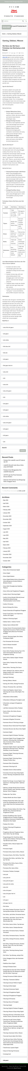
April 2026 (5, 503)
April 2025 (5, 541)
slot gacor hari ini (7, 903)
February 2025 (6, 548)
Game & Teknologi (8, 647)
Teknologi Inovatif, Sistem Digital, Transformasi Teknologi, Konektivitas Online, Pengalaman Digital (13, 1021)
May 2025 (5, 538)
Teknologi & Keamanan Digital (11, 989)
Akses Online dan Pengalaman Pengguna (13, 591)
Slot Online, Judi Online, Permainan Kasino (14, 914)
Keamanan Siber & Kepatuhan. (11, 763)
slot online (6, 340)
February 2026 (6, 509)
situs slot (4, 57)
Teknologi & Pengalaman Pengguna (12, 995)
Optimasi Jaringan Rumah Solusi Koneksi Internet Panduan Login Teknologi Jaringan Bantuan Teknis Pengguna (14, 789)
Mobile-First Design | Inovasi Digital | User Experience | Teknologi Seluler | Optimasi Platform (14, 782)
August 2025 (6, 529)
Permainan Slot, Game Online (10, 868)
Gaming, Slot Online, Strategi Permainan (13, 683)
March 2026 (6, 506)
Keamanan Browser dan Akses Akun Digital (14, 729)
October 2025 (6, 522)
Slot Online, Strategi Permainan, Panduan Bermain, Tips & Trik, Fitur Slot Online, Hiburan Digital (13, 945)
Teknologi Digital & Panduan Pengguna (13, 1008)
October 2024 (6, 560)
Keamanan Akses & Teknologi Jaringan (13, 722)
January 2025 (6, 551)
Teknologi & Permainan (9, 998)
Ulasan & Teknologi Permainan (11, 1051)
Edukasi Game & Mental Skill (10, 625)
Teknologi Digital (7, 1005)
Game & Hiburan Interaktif (10, 644)
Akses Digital (6, 573)
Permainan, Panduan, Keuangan (11, 871)
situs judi (5, 874)
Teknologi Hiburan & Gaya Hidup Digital (13, 1011)
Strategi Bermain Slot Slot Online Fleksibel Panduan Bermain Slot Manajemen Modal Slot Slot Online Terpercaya (14, 971)
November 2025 (7, 519)
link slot (5, 353)
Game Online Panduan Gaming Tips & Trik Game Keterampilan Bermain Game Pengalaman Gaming (14, 652)
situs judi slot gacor (8, 880)
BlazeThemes (17, 1068)
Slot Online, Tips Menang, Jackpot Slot (13, 955)
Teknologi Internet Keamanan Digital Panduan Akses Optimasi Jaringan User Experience (13, 1028)
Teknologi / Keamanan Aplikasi (11, 979)
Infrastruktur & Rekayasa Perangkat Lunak (14, 700)
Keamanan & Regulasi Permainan (11, 719)
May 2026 (5, 500)
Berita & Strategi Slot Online (10, 607)
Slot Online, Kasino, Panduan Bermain (13, 927)
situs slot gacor (7, 391)
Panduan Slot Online (8, 824)
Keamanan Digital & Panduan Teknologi (13, 735)
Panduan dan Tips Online (9, 794)
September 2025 (7, 525)
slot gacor (5, 333)
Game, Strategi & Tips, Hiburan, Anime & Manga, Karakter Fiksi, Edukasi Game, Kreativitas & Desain (13, 672)
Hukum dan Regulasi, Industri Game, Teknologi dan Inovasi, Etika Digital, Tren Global (13, 691)
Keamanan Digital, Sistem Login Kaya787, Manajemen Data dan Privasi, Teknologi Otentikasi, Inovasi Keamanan (14, 748)
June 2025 (5, 535)
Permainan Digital (7, 848)
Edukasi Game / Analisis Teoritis (11, 621)
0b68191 (6, 53)
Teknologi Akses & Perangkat (10, 1002)
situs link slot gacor (8, 327)
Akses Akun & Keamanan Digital (11, 570)
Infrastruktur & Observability (10, 696)
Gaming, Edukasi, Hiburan (9, 680)
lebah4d (5, 778)
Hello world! (22, 491)
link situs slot (6, 346)
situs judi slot (6, 877)
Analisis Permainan (8, 604)
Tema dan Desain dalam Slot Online (12, 1036)
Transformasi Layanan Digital (10, 1047)
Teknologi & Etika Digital (9, 986)
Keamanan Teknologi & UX (10, 766)
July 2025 (5, 532)
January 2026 (6, 513)
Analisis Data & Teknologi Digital (11, 594)
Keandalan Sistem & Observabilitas (12, 769)
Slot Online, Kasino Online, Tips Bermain (13, 924)
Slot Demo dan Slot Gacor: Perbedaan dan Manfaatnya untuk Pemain (13, 48)
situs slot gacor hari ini (9, 893)
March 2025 (6, 545)
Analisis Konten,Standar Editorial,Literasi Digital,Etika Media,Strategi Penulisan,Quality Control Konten (13, 599)
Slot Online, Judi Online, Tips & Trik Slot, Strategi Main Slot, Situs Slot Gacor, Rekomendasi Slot (13, 919)
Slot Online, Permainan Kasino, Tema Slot (14, 935)
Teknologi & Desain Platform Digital (12, 982)
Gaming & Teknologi (8, 677)
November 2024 (7, 557)
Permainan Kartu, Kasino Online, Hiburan (13, 852)
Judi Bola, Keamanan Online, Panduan (13, 708)
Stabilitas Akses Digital (9, 963)
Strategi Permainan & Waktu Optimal (12, 976)
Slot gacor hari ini (7, 365)
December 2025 (7, 516)
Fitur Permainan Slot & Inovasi (11, 641)
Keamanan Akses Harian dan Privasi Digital (14, 725)
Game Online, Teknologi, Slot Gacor (12, 667)
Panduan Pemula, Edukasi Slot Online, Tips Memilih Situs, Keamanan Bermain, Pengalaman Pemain (14, 810)
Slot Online (6, 906)
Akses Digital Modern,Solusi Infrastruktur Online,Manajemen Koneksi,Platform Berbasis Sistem (14, 581)
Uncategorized (7, 1054)
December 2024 (7, 554)
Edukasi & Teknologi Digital (10, 618)
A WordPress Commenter (10, 491)
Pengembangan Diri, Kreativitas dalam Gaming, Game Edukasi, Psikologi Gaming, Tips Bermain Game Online (14, 838)
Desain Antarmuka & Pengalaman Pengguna (14, 610)
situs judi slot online (8, 884)
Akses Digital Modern (8, 576)
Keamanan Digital (7, 732)
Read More (5, 320)
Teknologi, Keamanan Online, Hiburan (12, 1033)
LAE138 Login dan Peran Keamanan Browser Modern (13, 1)
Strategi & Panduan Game (9, 966)
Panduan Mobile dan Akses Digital (12, 797)
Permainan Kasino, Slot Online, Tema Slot (14, 855)
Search (4, 447)
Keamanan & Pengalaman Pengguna (12, 716)
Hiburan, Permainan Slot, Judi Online (12, 687)
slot (4, 378)
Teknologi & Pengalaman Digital (11, 992)
